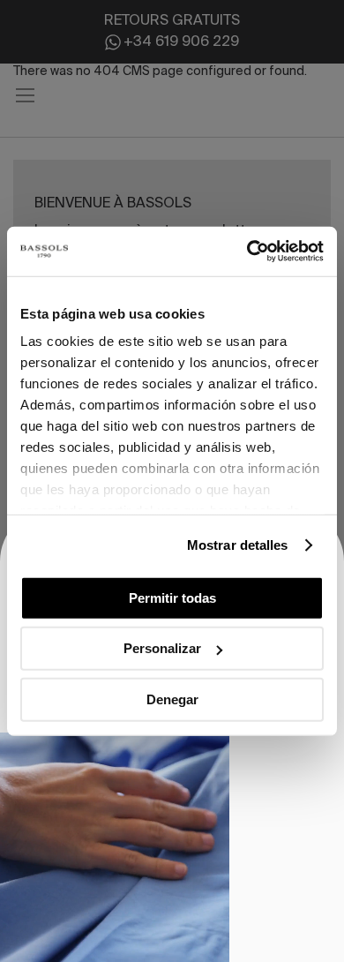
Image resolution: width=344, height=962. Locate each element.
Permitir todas (172, 597)
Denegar (172, 698)
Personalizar (162, 648)
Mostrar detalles (237, 544)
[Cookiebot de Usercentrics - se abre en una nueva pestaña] (247, 251)
